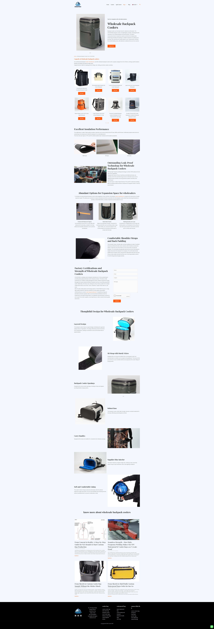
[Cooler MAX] (78, 4)
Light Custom (118, 4)
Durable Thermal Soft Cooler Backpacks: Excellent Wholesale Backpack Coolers (132, 115)
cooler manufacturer (90, 61)
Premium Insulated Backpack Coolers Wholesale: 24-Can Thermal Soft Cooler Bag (115, 115)
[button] (109, 385)
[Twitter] (78, 615)
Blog (129, 4)
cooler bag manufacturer (91, 292)
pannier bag (133, 616)
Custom (112, 4)
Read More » (77, 555)
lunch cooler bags (106, 614)
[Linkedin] (81, 615)
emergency (133, 612)
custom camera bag (135, 611)
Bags (124, 4)
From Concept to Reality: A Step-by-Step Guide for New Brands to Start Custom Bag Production (90, 544)
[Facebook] (75, 615)
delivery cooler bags (106, 615)
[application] (125, 4)
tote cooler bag (105, 610)
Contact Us (117, 300)
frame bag (133, 614)
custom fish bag (134, 619)
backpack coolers (106, 612)
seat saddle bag (134, 617)
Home (107, 4)
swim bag (119, 619)
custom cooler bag (106, 609)
